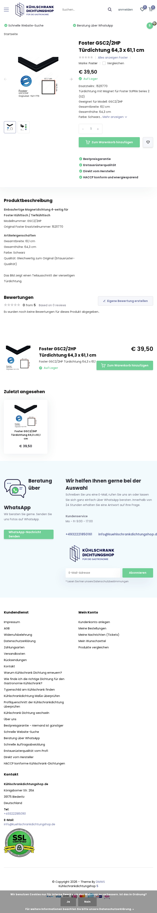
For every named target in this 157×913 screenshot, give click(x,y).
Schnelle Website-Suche (21, 732)
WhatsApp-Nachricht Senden (25, 534)
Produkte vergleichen (93, 647)
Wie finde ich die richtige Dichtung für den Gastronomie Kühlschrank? (34, 681)
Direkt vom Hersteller (19, 757)
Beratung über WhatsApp (22, 738)
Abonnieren (137, 573)
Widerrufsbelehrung (18, 635)
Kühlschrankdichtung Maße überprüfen (32, 696)
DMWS (100, 882)
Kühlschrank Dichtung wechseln (26, 713)
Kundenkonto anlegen (94, 622)
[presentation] (5, 79)
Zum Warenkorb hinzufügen (112, 142)
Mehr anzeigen (113, 117)
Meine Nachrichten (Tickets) (98, 635)
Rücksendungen (15, 660)
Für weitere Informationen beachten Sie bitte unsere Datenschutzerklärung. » (79, 909)
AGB (7, 628)
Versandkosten (14, 654)
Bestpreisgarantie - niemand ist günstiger (33, 725)
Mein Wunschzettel (92, 641)
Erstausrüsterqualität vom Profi (26, 751)
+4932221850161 (79, 534)
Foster (93, 63)
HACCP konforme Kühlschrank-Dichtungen (34, 763)
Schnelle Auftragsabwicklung (24, 744)
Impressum (12, 622)
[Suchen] (110, 9)
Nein (87, 901)
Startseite (11, 34)
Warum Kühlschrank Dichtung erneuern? (33, 673)
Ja (68, 901)
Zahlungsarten (14, 647)
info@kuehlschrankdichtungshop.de (29, 824)
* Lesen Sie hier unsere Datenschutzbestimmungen (97, 581)
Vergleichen (115, 63)
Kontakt (9, 666)
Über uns (10, 719)
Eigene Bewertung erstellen (127, 301)
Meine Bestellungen (92, 628)
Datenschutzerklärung (20, 641)
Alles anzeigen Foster (113, 57)
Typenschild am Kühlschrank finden (29, 690)
